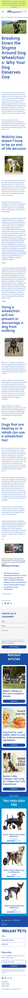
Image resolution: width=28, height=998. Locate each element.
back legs (22, 560)
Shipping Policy (5, 986)
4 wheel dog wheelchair (10, 562)
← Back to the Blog (6, 594)
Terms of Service (6, 983)
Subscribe (14, 966)
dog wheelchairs (18, 559)
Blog (3, 17)
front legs (16, 560)
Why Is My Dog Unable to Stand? (14, 585)
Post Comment (14, 647)
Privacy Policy (22, 969)
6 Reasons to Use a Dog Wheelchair (15, 582)
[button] (25, 11)
